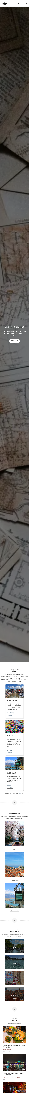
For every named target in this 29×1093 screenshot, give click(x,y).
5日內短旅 (14, 849)
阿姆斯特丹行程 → (11, 713)
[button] (14, 341)
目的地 (20, 793)
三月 (4, 1077)
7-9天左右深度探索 (14, 880)
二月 (7, 1077)
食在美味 (9, 1049)
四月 (12, 1077)
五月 (9, 1077)
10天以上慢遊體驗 (14, 911)
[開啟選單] (26, 3)
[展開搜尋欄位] (16, 3)
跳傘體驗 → (10, 785)
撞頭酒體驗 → (10, 715)
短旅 (19, 1077)
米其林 (4, 1049)
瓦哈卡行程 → (10, 750)
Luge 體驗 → (10, 787)
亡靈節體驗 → (10, 752)
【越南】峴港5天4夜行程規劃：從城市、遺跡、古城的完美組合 (14, 1074)
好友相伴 (16, 1077)
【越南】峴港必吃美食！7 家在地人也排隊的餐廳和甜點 (14, 1046)
